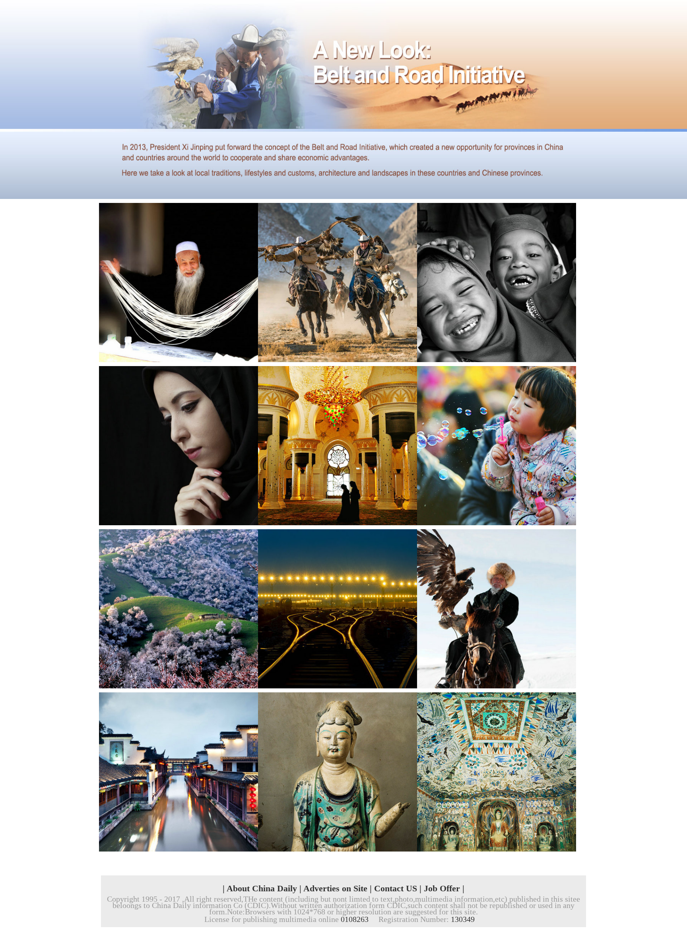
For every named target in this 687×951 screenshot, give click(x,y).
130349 (463, 919)
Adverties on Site (335, 888)
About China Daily (262, 888)
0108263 (355, 919)
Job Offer (442, 888)
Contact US (395, 888)
